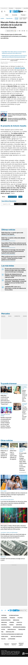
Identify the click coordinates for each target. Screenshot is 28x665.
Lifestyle (19, 622)
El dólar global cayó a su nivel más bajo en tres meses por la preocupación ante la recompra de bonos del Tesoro (13, 536)
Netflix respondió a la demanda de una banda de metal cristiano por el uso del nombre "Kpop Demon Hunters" (6, 423)
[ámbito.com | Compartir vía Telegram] (24, 30)
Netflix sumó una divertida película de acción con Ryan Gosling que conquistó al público (17, 115)
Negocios (4, 622)
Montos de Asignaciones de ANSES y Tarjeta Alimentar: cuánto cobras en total (15, 275)
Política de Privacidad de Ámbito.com (12, 634)
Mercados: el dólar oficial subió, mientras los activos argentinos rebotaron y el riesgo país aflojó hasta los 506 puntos (14, 527)
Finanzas (23, 15)
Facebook (5, 610)
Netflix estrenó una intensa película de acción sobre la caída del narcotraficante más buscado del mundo (14, 56)
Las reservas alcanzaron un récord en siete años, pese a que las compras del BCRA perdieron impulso (14, 503)
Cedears (25, 316)
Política (20, 617)
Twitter (2, 610)
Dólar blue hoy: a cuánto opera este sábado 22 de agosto (12, 233)
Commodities (17, 316)
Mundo (11, 624)
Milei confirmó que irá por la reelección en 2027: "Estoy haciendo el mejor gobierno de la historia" (13, 258)
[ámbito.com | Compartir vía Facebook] (19, 30)
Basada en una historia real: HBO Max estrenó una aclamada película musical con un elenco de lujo (17, 120)
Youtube (15, 610)
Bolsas (9, 316)
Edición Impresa (5, 627)
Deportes (19, 624)
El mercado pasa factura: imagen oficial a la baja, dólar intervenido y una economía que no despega (15, 270)
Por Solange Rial (22, 472)
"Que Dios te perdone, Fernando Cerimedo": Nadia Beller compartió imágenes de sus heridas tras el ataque (15, 282)
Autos (3, 629)
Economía (14, 15)
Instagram (8, 610)
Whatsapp (19, 610)
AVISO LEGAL (4, 636)
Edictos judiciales (16, 636)
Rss (2, 632)
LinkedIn (11, 610)
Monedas (3, 316)
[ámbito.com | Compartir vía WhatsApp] (17, 30)
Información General (19, 627)
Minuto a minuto (5, 523)
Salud (20, 196)
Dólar (7, 15)
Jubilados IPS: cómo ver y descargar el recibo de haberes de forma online (15, 288)
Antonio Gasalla (16, 18)
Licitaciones (11, 639)
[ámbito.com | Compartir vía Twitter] (21, 30)
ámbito (2, 18)
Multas (3, 639)
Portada (3, 615)
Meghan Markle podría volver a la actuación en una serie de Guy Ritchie (24, 396)
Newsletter (22, 610)
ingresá (25, 11)
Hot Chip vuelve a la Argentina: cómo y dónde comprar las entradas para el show (24, 413)
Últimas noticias (14, 615)
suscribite (21, 11)
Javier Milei (26, 8)
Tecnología (21, 629)
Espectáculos (9, 18)
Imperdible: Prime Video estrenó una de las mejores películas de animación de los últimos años (14, 52)
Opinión (11, 622)
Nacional (4, 624)
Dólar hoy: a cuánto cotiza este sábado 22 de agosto (13, 238)
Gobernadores (18, 8)
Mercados (11, 8)
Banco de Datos (5, 620)
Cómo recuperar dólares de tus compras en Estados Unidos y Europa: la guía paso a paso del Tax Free (14, 494)
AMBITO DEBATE (21, 644)
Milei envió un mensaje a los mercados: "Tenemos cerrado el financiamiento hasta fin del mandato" (13, 251)
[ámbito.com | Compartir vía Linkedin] (22, 30)
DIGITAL (6, 644)
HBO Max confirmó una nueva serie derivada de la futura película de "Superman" (6, 400)
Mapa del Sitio (10, 632)
